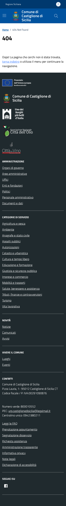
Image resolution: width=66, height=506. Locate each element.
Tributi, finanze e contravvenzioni (22, 294)
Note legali (8, 459)
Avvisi (5, 338)
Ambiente (8, 229)
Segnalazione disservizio (17, 435)
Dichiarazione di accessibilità (19, 465)
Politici (6, 191)
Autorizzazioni (10, 247)
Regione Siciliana (13, 4)
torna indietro (10, 61)
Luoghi (6, 359)
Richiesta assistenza (14, 441)
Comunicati (9, 332)
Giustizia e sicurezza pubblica (19, 271)
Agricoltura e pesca (13, 223)
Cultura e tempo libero (15, 259)
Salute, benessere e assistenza (21, 288)
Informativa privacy (14, 453)
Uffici (5, 179)
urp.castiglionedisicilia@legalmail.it (29, 411)
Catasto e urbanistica (15, 253)
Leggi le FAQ (9, 423)
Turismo (6, 300)
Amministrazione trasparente (20, 447)
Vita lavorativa (11, 306)
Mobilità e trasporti (13, 282)
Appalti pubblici (11, 241)
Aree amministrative (14, 173)
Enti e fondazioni (12, 185)
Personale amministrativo (17, 197)
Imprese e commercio (15, 277)
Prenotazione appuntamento (19, 429)
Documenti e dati (12, 203)
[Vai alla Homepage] (16, 15)
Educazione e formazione (17, 265)
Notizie (6, 326)
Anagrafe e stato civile (16, 235)
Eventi (6, 364)
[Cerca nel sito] (56, 15)
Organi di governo (13, 168)
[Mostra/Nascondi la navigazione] (4, 15)
